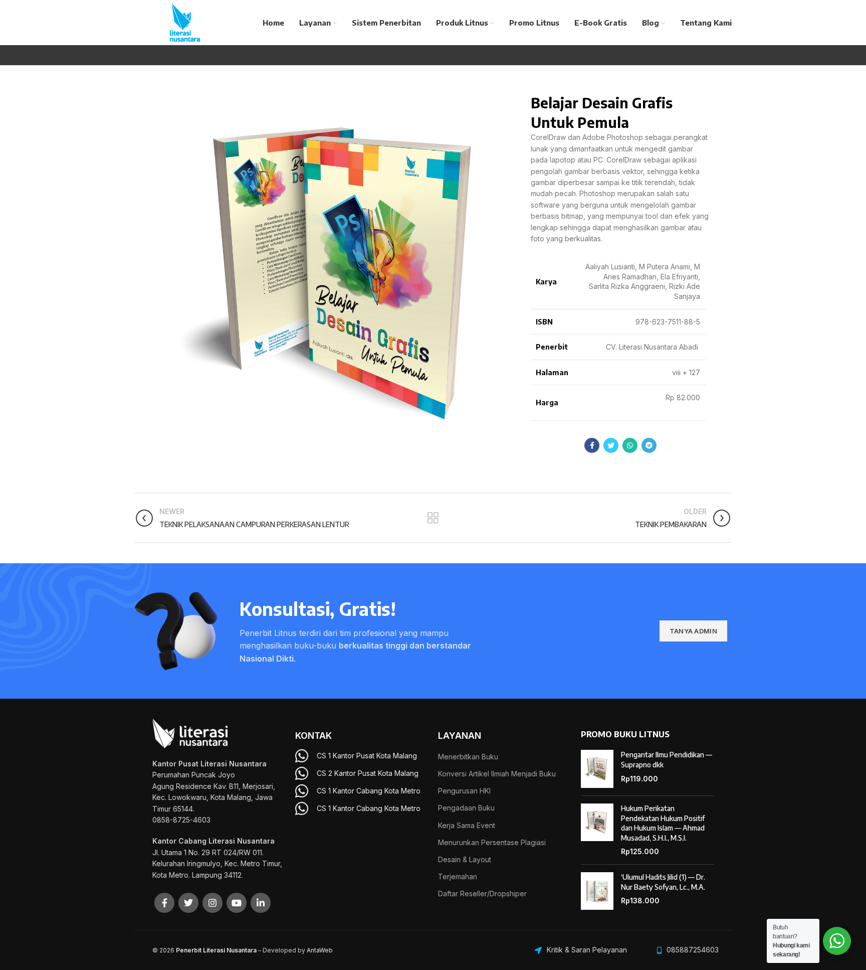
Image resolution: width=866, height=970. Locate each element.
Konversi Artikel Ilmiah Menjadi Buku (497, 773)
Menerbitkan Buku (468, 756)
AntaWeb (320, 950)
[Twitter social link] (610, 445)
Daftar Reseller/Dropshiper (482, 893)
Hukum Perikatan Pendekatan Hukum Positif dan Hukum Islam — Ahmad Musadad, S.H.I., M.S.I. (663, 823)
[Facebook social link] (591, 445)
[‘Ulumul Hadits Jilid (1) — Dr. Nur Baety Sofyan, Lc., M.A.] (597, 891)
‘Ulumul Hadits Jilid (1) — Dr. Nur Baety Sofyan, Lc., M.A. (663, 882)
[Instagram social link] (212, 903)
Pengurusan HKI (464, 790)
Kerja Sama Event (466, 825)
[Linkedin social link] (261, 903)
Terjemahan (457, 876)
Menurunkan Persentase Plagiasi (492, 842)
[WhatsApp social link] (629, 445)
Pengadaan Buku (466, 807)
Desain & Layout (464, 859)
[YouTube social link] (237, 903)
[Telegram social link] (649, 445)
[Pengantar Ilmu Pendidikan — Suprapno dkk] (597, 769)
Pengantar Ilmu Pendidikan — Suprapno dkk (666, 759)
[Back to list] (433, 518)
